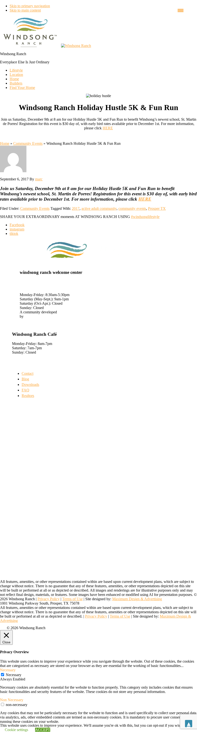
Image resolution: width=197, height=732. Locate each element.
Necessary (13, 675)
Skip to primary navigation (30, 6)
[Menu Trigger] (180, 10)
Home (4, 143)
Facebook (17, 225)
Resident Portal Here (27, 321)
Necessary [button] (8, 670)
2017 (76, 208)
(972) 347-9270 (31, 290)
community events (132, 208)
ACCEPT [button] (42, 730)
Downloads (30, 384)
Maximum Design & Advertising (137, 599)
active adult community (99, 208)
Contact (27, 373)
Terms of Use (72, 599)
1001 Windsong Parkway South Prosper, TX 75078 (44, 284)
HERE (108, 128)
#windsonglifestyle (145, 217)
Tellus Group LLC (39, 316)
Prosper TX (157, 208)
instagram (17, 229)
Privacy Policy (48, 599)
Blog (25, 379)
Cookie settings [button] (16, 730)
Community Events (28, 143)
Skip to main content (25, 10)
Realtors (28, 396)
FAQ (25, 390)
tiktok (14, 233)
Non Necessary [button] (11, 700)
